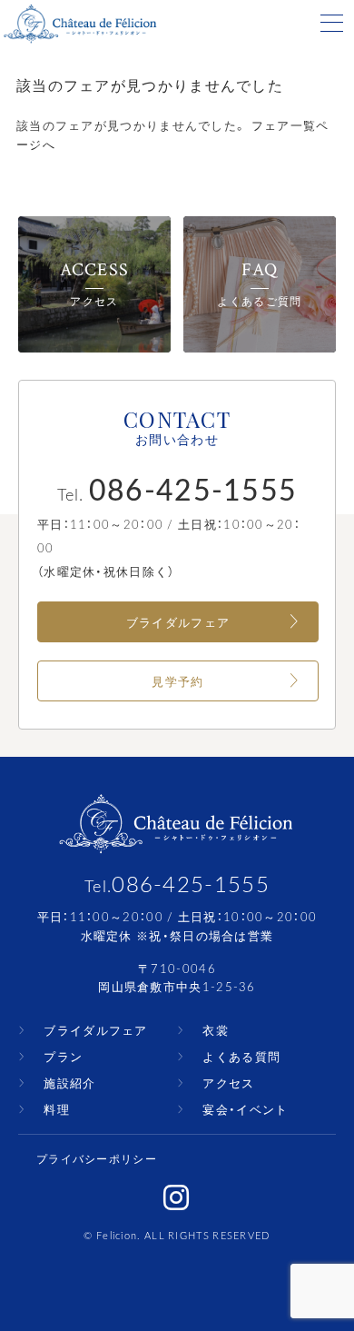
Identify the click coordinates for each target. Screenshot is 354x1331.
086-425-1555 (191, 883)
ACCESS (95, 284)
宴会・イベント (245, 1108)
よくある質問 (241, 1056)
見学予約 (177, 681)
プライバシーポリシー (96, 1158)
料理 (57, 1108)
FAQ (259, 284)
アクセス (228, 1082)
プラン (63, 1056)
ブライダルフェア (178, 622)
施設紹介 (69, 1082)
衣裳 (215, 1029)
